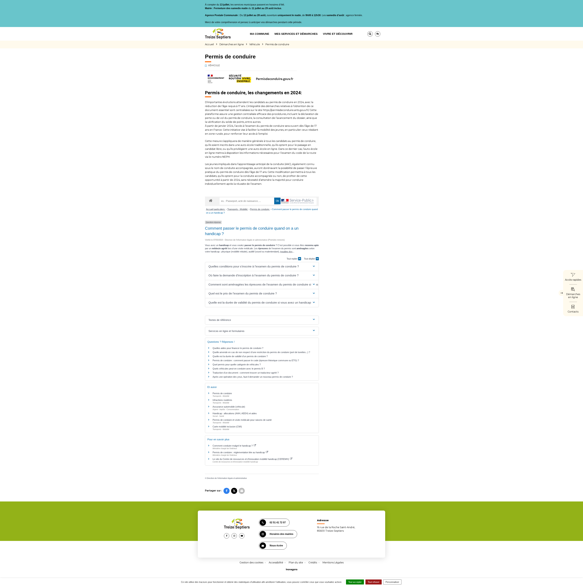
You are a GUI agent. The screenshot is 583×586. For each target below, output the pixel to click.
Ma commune (259, 33)
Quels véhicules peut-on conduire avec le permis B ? (239, 368)
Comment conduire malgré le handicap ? (233, 445)
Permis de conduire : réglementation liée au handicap (239, 452)
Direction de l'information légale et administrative (227, 478)
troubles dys (286, 251)
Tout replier (292, 258)
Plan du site (296, 562)
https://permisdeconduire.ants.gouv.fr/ (286, 110)
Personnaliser (392, 582)
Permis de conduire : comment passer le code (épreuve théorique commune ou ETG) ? (256, 360)
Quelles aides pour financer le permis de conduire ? (238, 348)
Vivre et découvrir (338, 33)
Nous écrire (276, 545)
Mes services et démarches (296, 33)
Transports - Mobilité (237, 209)
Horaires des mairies (281, 534)
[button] (261, 266)
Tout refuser (373, 582)
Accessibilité (276, 562)
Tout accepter (355, 582)
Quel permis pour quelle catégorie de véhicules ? (237, 364)
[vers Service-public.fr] (298, 201)
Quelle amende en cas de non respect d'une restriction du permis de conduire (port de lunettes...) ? (261, 352)
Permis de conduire (260, 209)
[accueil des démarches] (210, 200)
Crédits (313, 562)
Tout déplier (310, 258)
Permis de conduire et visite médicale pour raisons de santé (242, 420)
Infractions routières (222, 400)
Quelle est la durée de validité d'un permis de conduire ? (240, 356)
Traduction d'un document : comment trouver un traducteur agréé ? (246, 372)
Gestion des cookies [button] (251, 562)
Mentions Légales (333, 562)
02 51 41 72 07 (278, 522)
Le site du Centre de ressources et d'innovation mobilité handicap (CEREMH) (251, 459)
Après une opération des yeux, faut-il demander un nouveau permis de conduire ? (253, 376)
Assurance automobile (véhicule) (229, 406)
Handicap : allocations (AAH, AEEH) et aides (235, 413)
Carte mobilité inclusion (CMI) (227, 426)
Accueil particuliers (215, 209)
